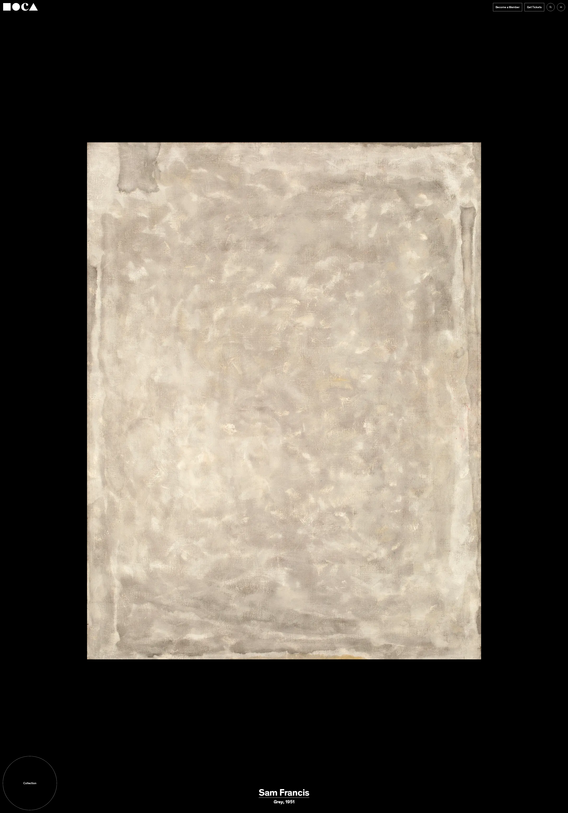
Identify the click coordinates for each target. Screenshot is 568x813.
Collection (29, 783)
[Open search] (551, 7)
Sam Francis (284, 792)
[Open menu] (561, 7)
